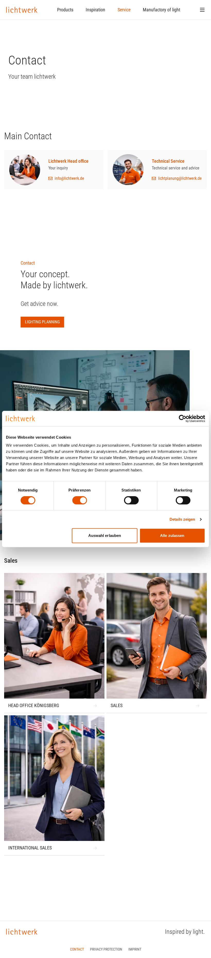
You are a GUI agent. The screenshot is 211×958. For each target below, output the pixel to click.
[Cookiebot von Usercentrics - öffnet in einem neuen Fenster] (182, 418)
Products (65, 9)
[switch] (79, 500)
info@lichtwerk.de (69, 178)
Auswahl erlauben (104, 535)
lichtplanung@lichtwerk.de (180, 178)
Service (124, 9)
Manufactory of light (161, 9)
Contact (77, 949)
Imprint (134, 949)
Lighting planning (42, 322)
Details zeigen (182, 519)
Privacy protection (106, 949)
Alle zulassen (172, 535)
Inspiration (95, 9)
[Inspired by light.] (22, 10)
